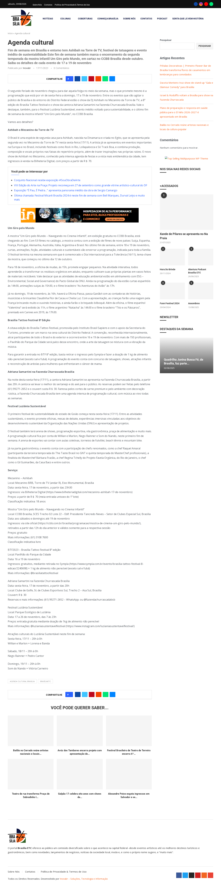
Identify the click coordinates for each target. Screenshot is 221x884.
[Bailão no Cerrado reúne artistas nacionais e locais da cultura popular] (31, 731)
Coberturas (85, 18)
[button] (162, 355)
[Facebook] (196, 4)
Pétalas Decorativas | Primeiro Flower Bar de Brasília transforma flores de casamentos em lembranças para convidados (185, 70)
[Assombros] (200, 291)
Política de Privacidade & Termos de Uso (72, 5)
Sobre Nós (37, 5)
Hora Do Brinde (167, 269)
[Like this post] (70, 78)
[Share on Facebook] (77, 78)
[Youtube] (206, 4)
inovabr (27, 68)
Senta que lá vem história (188, 18)
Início (10, 33)
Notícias (48, 18)
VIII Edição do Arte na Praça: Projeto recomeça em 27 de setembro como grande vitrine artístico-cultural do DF (80, 185)
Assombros (194, 303)
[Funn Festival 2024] (172, 291)
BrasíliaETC (45, 681)
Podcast (162, 18)
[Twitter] (185, 875)
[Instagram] (201, 4)
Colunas (65, 18)
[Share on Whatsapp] (105, 78)
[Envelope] (210, 875)
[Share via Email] (112, 78)
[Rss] (204, 875)
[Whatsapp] (211, 4)
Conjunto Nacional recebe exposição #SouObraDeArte (47, 180)
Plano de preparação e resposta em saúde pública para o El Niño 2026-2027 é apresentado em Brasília (184, 112)
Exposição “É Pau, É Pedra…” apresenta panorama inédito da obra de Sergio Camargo (65, 190)
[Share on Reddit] (98, 78)
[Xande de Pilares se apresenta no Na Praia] (186, 212)
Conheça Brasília (107, 18)
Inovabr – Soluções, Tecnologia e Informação (84, 878)
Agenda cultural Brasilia (22, 681)
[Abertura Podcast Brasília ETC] (200, 257)
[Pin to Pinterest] (91, 78)
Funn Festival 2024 (169, 303)
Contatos (48, 5)
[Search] (211, 19)
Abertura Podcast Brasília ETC (197, 271)
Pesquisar (166, 40)
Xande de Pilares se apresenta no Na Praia (184, 236)
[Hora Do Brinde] (172, 257)
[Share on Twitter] (84, 78)
